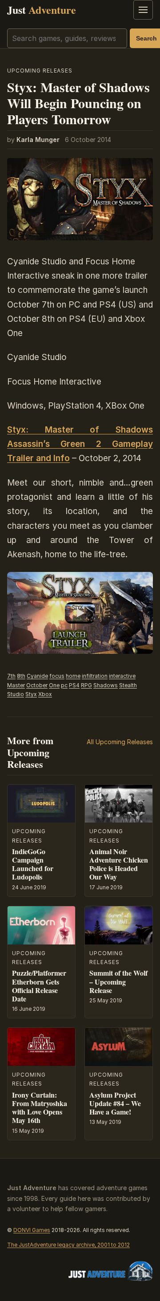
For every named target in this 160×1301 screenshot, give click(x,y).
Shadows (105, 685)
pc (64, 685)
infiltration (95, 676)
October (37, 685)
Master (16, 685)
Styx (31, 694)
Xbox (45, 694)
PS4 (74, 685)
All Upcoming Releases (120, 742)
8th (21, 676)
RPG (86, 685)
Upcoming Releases (39, 70)
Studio (15, 694)
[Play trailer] (80, 613)
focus (56, 676)
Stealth (128, 685)
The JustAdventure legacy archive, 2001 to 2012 (68, 1244)
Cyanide (37, 676)
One (54, 685)
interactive (122, 676)
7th (11, 676)
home (73, 676)
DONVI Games (31, 1230)
